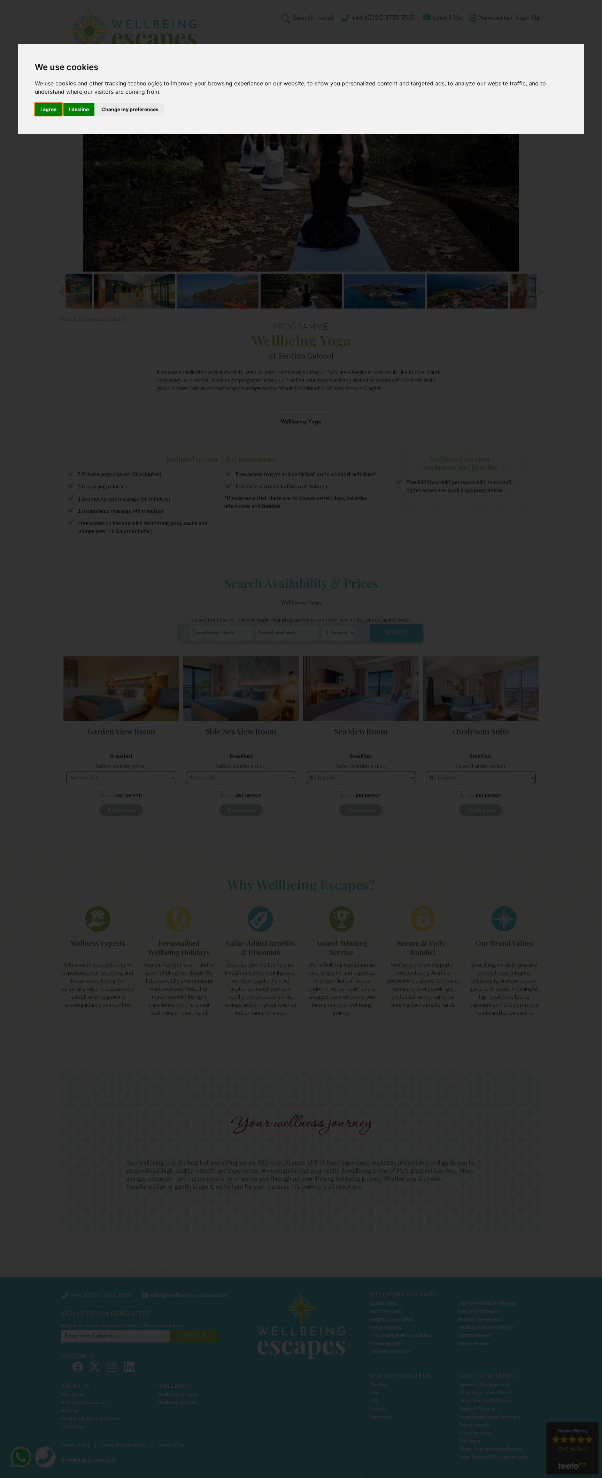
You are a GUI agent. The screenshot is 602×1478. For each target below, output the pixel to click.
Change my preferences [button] (130, 109)
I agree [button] (48, 109)
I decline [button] (79, 109)
